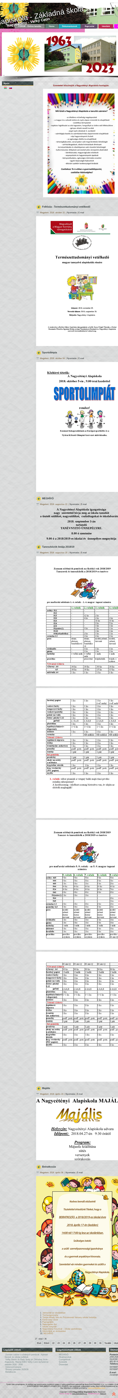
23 (58, 1343)
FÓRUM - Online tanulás (29, 26)
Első (39, 1343)
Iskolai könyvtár (49, 1326)
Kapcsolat (89, 26)
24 (64, 1343)
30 (95, 1343)
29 (90, 1343)
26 (74, 1343)
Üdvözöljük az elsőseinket (54, 1331)
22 (53, 1343)
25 (69, 1343)
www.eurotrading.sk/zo (96, 1388)
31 (100, 1343)
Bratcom (103, 1393)
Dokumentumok (69, 26)
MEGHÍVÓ (48, 1333)
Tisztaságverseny (50, 1315)
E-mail (81, 212)
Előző (46, 1343)
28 (85, 1343)
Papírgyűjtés (48, 1322)
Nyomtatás (72, 212)
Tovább (107, 1343)
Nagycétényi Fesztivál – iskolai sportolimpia (62, 1329)
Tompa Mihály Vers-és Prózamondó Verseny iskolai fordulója (69, 1317)
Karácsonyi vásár (50, 1320)
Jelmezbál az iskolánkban (53, 1313)
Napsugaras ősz (49, 1324)
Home (51, 26)
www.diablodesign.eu (79, 1393)
